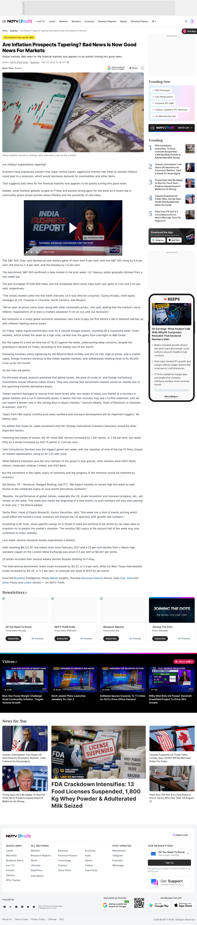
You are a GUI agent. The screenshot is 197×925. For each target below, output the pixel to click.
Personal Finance (139, 21)
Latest (52, 21)
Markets (63, 21)
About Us (7, 919)
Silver (5, 582)
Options (10, 875)
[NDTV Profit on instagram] (16, 907)
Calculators (37, 875)
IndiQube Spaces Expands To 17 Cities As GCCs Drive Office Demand (122, 697)
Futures (10, 870)
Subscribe (13, 638)
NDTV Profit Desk (19, 62)
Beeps (123, 21)
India (87, 855)
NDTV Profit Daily (64, 626)
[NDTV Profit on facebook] (4, 907)
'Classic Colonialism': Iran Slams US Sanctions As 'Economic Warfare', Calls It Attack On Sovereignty (24, 758)
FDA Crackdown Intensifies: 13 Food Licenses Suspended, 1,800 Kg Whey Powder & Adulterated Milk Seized (96, 795)
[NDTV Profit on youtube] (28, 907)
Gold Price (36, 870)
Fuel (122, 578)
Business (76, 21)
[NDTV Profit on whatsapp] (34, 907)
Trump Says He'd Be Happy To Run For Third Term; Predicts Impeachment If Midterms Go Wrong (23, 798)
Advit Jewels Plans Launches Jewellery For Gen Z (68, 697)
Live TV (41, 21)
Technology (64, 860)
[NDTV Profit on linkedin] (22, 907)
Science (62, 865)
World (34, 860)
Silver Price (64, 870)
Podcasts (117, 860)
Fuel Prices (91, 870)
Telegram (117, 855)
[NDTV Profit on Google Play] (159, 905)
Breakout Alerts (15, 860)
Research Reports (107, 21)
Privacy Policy (38, 919)
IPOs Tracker (13, 880)
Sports (88, 860)
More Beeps (171, 396)
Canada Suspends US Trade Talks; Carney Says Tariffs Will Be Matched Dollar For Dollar (170, 758)
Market (54, 578)
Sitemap (52, 919)
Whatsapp (118, 865)
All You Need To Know (19, 626)
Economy (89, 21)
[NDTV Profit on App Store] (183, 905)
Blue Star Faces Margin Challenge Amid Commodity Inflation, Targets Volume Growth (23, 699)
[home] (19, 19)
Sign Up (169, 862)
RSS (62, 919)
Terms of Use (21, 919)
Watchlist (11, 855)
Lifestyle (35, 865)
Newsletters (119, 850)
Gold (130, 578)
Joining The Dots (162, 626)
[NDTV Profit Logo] (18, 835)
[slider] (73, 248)
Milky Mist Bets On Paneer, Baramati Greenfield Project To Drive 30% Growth (170, 699)
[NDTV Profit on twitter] (10, 907)
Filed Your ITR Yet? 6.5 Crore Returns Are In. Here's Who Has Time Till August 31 (171, 798)
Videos (89, 865)
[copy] (142, 68)
